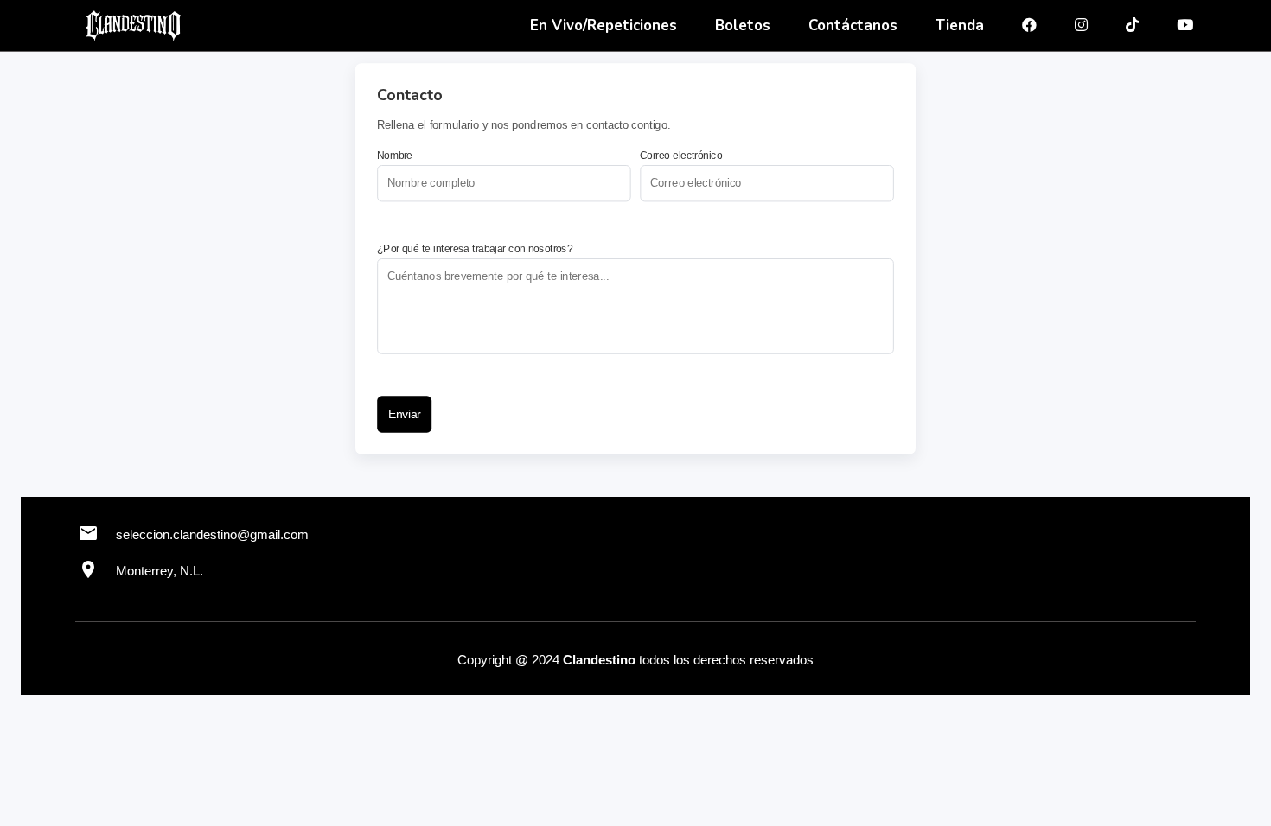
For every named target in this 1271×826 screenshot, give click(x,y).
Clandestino (599, 659)
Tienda (960, 25)
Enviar (404, 414)
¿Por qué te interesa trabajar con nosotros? (474, 249)
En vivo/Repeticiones (603, 25)
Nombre (394, 155)
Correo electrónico (681, 155)
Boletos (742, 25)
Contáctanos (852, 25)
